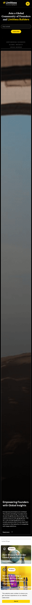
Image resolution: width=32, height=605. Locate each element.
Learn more (5, 597)
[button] (28, 4)
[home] (9, 4)
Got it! (16, 601)
